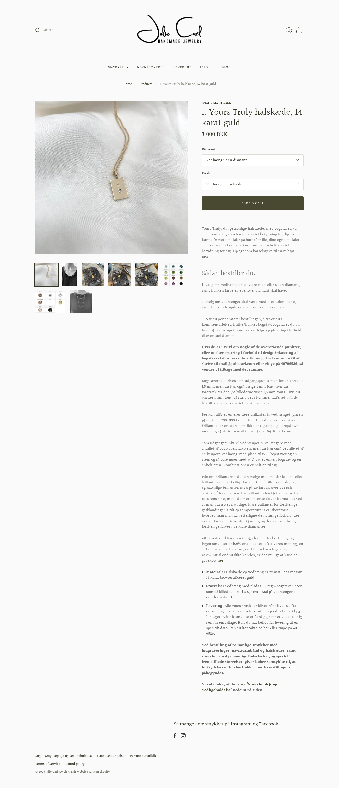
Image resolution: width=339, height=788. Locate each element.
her (220, 561)
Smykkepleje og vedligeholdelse (69, 756)
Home (127, 84)
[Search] (37, 30)
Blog (226, 67)
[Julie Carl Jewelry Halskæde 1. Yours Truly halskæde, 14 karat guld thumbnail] (46, 274)
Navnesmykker (151, 67)
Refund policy (75, 764)
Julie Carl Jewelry (217, 103)
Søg (38, 756)
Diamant (209, 149)
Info (204, 67)
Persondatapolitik (143, 756)
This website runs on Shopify (90, 771)
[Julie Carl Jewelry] (170, 30)
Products (146, 84)
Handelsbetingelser (111, 756)
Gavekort (182, 67)
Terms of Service (47, 764)
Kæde (206, 173)
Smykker (116, 67)
